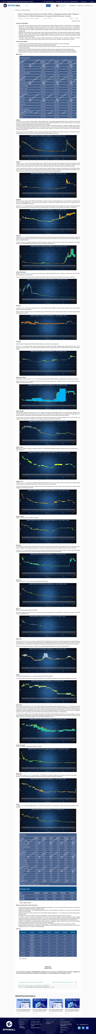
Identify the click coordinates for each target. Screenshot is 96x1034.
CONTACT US (88, 5)
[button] (85, 1)
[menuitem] (93, 1)
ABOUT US (81, 5)
